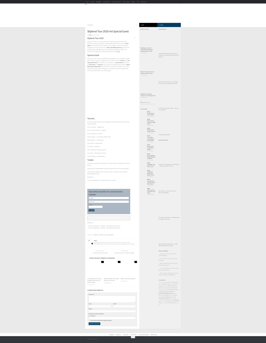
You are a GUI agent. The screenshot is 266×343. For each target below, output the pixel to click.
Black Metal (174, 282)
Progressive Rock (173, 299)
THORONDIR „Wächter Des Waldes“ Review (150, 173)
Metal (173, 291)
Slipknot (100, 234)
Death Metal (166, 284)
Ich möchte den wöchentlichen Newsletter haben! (101, 320)
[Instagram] (178, 25)
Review (176, 301)
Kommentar (91, 294)
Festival (160, 288)
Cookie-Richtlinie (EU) (143, 334)
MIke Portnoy (166, 295)
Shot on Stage (126, 1)
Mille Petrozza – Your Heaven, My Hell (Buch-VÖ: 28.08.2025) (167, 191)
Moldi (90, 35)
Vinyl (159, 304)
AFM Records (163, 282)
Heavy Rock (161, 289)
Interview (169, 289)
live (159, 291)
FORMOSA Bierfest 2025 (164, 134)
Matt (161, 263)
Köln (178, 289)
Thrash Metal (170, 303)
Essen (176, 286)
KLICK (118, 51)
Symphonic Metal (164, 302)
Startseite (111, 334)
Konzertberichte (106, 1)
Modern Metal (171, 295)
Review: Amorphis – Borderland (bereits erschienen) (151, 157)
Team (138, 1)
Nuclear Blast (166, 297)
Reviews (92, 1)
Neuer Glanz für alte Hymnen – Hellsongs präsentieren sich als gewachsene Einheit (168, 82)
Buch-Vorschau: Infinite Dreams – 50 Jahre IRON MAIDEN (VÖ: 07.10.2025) (168, 244)
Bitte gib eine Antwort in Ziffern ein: (96, 313)
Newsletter (143, 1)
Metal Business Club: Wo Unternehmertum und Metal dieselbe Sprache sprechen (147, 49)
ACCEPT (160, 282)
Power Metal (173, 297)
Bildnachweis (154, 334)
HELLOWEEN (165, 289)
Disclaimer (118, 334)
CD (162, 284)
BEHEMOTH (96, 234)
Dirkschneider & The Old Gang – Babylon (150, 148)
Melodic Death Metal (165, 291)
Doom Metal (166, 286)
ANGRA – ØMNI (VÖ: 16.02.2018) (128, 278)
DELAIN (171, 284)
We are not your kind (109, 234)
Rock (160, 303)
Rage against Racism (169, 301)
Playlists (133, 1)
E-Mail (90, 205)
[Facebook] (171, 25)
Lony (161, 258)
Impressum (125, 334)
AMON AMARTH (168, 282)
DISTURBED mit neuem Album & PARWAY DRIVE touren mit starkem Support (94, 280)
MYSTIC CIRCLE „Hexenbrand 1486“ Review (151, 122)
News (87, 1)
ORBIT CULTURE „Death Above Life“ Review (151, 191)
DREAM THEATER (171, 286)
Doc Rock (162, 253)
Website (90, 308)
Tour (104, 234)
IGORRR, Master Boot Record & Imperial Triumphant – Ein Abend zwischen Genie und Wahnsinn (169, 55)
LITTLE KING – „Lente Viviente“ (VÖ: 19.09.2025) (150, 139)
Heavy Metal (174, 288)
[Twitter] (173, 25)
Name (90, 303)
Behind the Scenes (116, 1)
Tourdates (98, 1)
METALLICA (161, 295)
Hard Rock (168, 288)
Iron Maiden (174, 289)
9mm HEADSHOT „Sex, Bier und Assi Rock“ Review (151, 182)
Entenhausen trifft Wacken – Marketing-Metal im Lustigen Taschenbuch (169, 218)
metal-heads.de (165, 293)
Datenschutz (133, 334)
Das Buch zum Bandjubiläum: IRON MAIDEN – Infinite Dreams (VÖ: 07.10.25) (169, 165)
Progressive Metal (164, 299)
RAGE (164, 300)
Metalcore (174, 293)
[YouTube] (176, 25)
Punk (178, 298)
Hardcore (163, 288)
